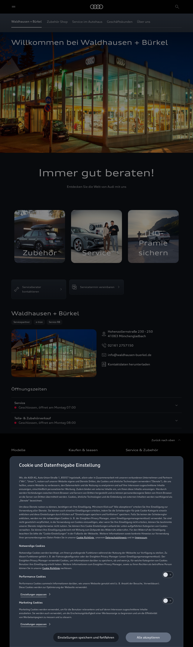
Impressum (141, 537)
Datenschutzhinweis (116, 537)
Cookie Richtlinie (85, 537)
